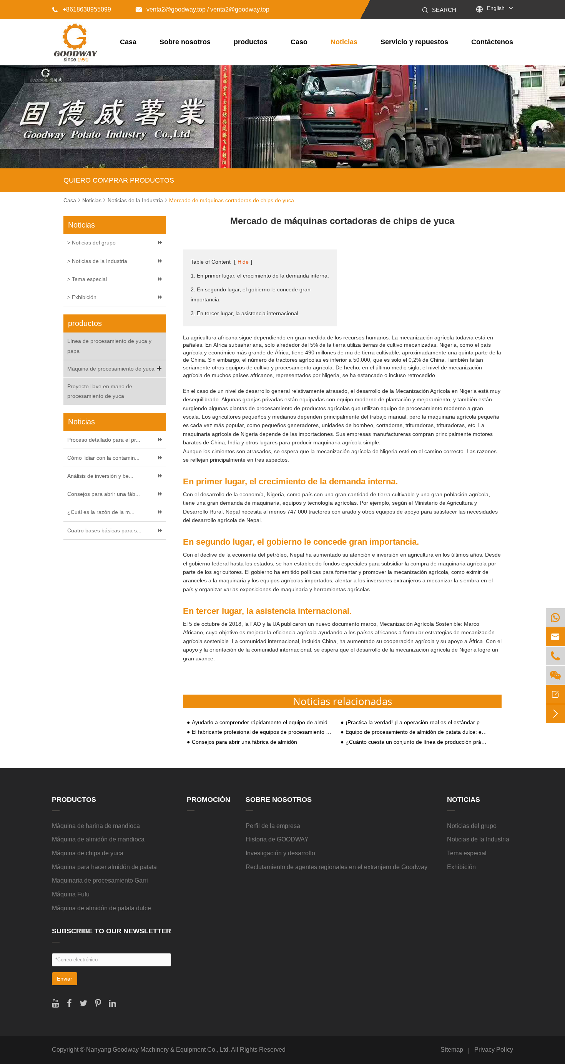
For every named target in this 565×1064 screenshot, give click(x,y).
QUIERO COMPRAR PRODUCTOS (118, 180)
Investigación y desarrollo (280, 853)
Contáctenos (492, 42)
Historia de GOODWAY (277, 839)
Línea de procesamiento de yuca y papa (109, 346)
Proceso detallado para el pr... (103, 440)
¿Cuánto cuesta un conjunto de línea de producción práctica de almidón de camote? (416, 742)
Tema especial (467, 853)
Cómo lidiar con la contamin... (103, 458)
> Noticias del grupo (91, 242)
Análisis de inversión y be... (100, 476)
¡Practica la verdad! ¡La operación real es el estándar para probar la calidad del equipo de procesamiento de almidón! (416, 722)
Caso (299, 42)
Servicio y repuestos (414, 42)
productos (251, 42)
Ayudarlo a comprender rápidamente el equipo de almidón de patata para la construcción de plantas (262, 722)
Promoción (208, 799)
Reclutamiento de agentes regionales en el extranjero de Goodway (336, 867)
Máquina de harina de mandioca (96, 826)
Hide (243, 262)
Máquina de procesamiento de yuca (111, 369)
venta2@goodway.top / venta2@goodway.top (202, 9)
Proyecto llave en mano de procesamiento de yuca (99, 391)
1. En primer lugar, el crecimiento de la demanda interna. (260, 276)
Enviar (64, 979)
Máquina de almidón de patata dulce (101, 908)
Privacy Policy (493, 1049)
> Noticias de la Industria (97, 261)
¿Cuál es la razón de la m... (101, 512)
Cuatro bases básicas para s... (104, 530)
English (496, 8)
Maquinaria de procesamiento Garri (100, 880)
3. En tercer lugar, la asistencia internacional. (245, 313)
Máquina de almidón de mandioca (98, 839)
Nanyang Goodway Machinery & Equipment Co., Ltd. (158, 1049)
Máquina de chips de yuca (87, 853)
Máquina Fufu (71, 894)
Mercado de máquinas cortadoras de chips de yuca (231, 200)
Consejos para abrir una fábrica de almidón (244, 742)
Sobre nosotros (185, 42)
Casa (128, 42)
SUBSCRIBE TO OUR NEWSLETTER (111, 931)
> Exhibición (81, 297)
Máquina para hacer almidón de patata (104, 867)
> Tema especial (87, 279)
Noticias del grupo (472, 826)
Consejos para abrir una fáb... (103, 494)
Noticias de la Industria (135, 200)
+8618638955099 (81, 9)
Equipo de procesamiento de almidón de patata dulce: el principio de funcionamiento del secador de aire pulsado (416, 732)
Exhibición (461, 867)
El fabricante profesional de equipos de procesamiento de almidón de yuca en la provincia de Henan (262, 732)
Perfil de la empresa (273, 826)
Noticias (344, 42)
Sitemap (451, 1049)
